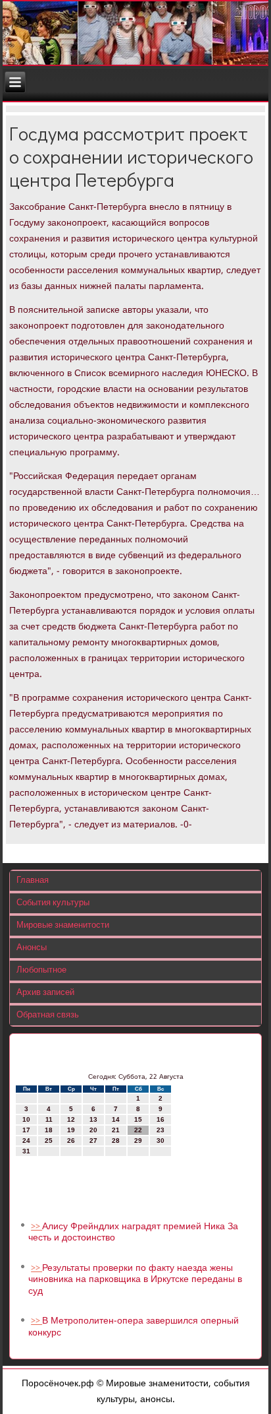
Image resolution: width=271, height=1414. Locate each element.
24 (26, 1140)
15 (138, 1119)
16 (160, 1119)
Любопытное (41, 970)
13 (93, 1119)
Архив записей (45, 992)
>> (36, 1227)
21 (116, 1130)
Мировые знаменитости (62, 925)
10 (26, 1119)
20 (93, 1130)
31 (26, 1151)
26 (71, 1140)
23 (160, 1130)
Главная (32, 880)
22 (138, 1130)
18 (49, 1130)
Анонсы (31, 947)
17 (26, 1130)
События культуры (52, 903)
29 (138, 1140)
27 (93, 1140)
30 (160, 1140)
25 (49, 1140)
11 (49, 1119)
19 (71, 1130)
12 (71, 1119)
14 (116, 1119)
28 (116, 1140)
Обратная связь (47, 1015)
